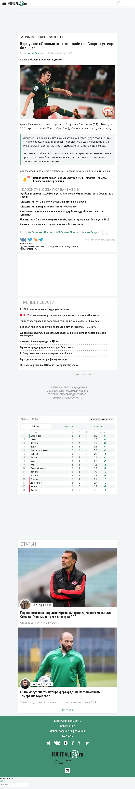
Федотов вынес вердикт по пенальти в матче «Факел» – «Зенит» (57, 327)
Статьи (28, 544)
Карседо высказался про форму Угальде (43, 359)
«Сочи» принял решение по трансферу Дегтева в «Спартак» (64, 315)
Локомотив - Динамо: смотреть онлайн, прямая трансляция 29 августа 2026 (64, 219)
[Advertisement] (67, 20)
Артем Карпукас (91, 232)
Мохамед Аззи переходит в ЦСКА (39, 341)
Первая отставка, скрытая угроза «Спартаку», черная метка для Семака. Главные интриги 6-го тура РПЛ (65, 615)
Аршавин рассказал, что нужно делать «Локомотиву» (51, 224)
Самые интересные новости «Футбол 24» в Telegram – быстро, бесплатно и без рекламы (70, 179)
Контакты (67, 736)
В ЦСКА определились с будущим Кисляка (44, 309)
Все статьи (67, 710)
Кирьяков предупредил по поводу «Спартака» (46, 347)
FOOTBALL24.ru (17, 3)
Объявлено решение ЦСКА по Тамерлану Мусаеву (48, 365)
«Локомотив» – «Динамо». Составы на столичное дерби (53, 201)
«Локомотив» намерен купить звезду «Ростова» (48, 206)
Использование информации (67, 731)
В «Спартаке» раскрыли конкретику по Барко (45, 353)
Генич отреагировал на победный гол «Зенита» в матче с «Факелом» (60, 321)
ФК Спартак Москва (67, 232)
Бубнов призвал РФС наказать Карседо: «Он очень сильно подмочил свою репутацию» (62, 334)
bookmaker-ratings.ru (105, 239)
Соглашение (67, 726)
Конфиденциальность (67, 720)
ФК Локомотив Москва (40, 232)
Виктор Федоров (35, 53)
